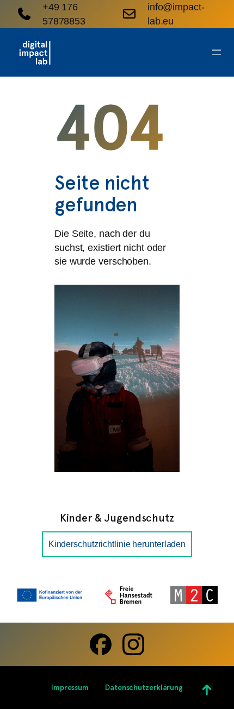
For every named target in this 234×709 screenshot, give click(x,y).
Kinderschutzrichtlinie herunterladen (117, 544)
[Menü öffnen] (216, 52)
